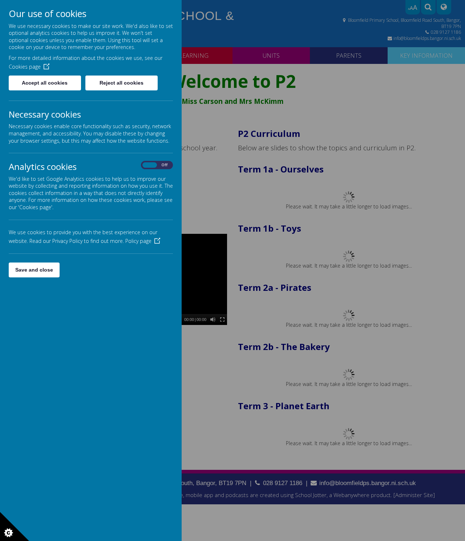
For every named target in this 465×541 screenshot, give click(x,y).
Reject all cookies (121, 83)
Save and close (34, 270)
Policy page (138, 240)
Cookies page (25, 66)
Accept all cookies (45, 83)
